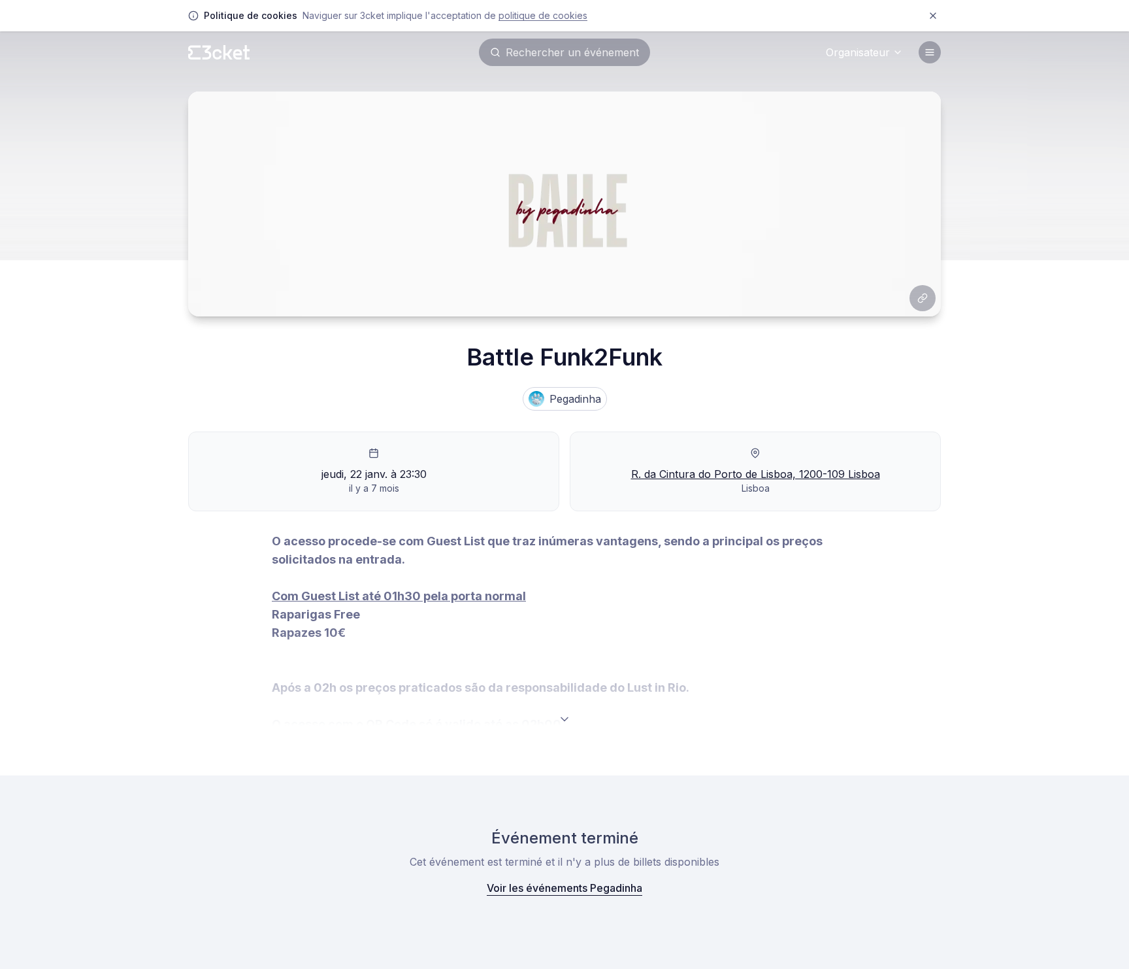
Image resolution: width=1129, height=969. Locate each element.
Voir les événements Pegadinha (564, 887)
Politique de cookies (543, 15)
